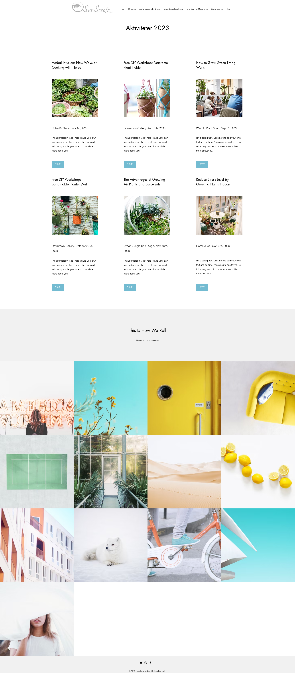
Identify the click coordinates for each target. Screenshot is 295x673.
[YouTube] (141, 662)
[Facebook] (150, 662)
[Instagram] (145, 662)
